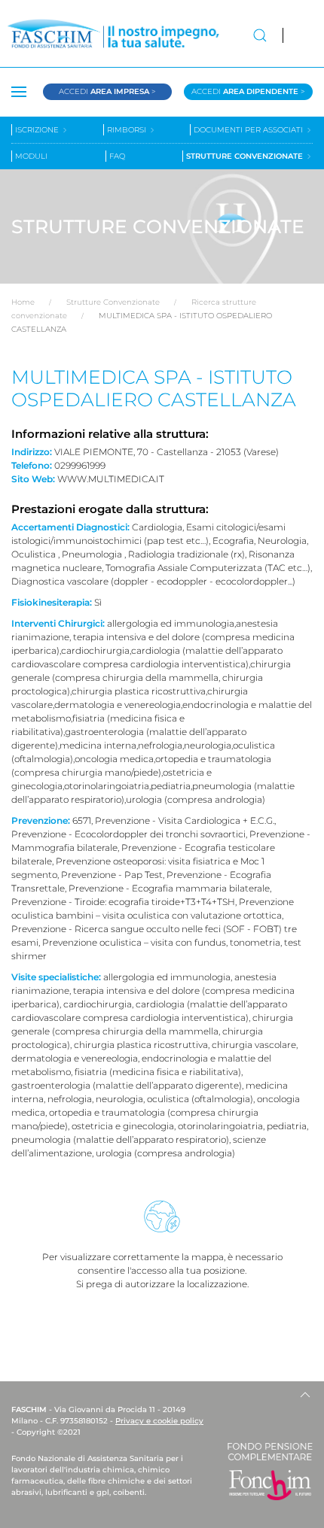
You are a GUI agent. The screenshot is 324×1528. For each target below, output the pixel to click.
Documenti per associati (249, 130)
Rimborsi (127, 130)
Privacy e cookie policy (159, 1421)
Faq (117, 156)
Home (23, 302)
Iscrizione (38, 130)
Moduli (31, 156)
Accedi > (107, 91)
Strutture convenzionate (245, 156)
